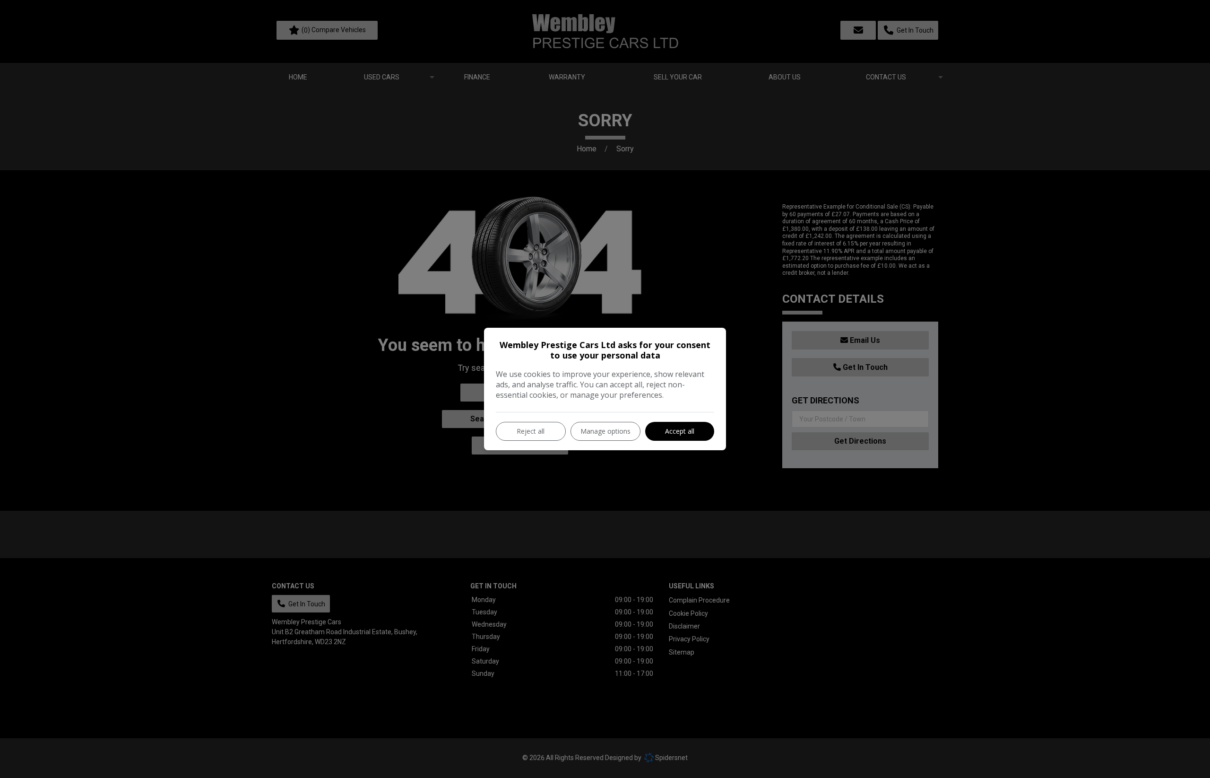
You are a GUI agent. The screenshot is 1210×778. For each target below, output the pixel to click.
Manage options (605, 431)
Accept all (679, 431)
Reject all (530, 431)
